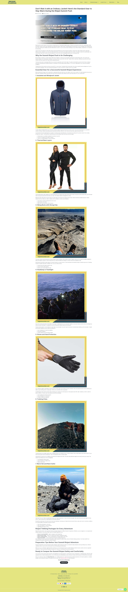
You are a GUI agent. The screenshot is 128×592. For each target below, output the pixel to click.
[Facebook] (64, 587)
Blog (118, 2)
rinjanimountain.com (64, 558)
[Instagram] (62, 587)
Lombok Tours (103, 2)
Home (81, 2)
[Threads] (66, 587)
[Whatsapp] (125, 589)
